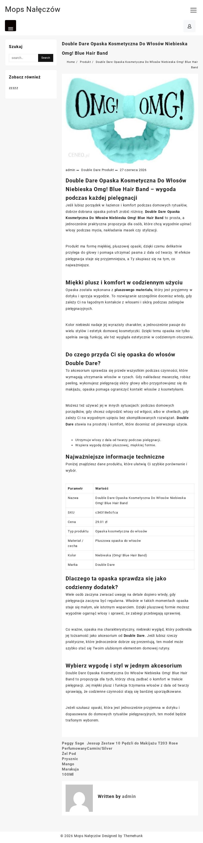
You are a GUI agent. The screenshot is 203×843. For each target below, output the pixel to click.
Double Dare (91, 170)
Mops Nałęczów (32, 9)
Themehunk (133, 836)
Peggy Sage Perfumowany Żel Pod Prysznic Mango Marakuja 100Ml (74, 759)
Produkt (108, 170)
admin (70, 170)
